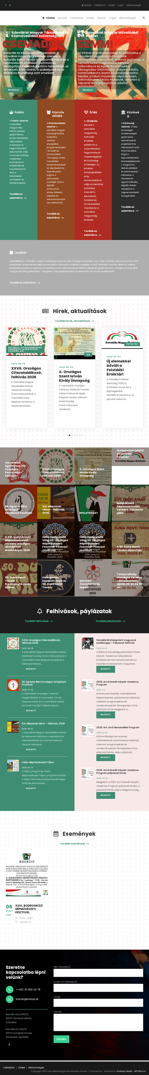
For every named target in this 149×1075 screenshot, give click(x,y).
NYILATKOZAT (89, 513)
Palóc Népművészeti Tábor (38, 762)
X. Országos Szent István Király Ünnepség (74, 376)
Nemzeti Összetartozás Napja (90, 584)
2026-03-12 (101, 648)
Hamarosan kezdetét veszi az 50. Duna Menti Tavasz (54, 582)
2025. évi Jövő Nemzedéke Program (117, 727)
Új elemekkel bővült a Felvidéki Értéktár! (119, 368)
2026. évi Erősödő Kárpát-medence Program (117, 683)
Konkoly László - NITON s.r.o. (131, 1071)
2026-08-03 (66, 367)
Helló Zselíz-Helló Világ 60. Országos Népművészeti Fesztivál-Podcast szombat (92, 543)
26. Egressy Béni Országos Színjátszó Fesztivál (44, 683)
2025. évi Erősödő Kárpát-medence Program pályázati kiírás (117, 771)
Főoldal (87, 5)
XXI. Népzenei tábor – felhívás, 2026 (53, 510)
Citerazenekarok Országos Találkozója (25, 348)
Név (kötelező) (62, 967)
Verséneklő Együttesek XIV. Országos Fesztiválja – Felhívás (15, 469)
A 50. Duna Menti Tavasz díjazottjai (129, 548)
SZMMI (111, 5)
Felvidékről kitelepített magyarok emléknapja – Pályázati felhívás (116, 641)
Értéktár (132, 344)
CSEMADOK (99, 5)
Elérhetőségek (134, 5)
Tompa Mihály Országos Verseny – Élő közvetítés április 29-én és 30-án (130, 580)
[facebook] (5, 5)
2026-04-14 (27, 767)
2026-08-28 (18, 363)
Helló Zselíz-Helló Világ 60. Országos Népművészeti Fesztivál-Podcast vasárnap (55, 543)
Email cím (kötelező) (65, 981)
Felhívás (13, 351)
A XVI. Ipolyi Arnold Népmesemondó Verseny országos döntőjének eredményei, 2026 (18, 543)
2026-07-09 (27, 689)
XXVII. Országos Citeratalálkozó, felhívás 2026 (26, 373)
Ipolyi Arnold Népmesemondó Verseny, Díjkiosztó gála (130, 508)
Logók (120, 5)
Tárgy (57, 996)
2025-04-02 (102, 778)
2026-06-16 (27, 728)
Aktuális (62, 18)
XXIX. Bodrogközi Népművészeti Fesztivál (29, 909)
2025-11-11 (100, 689)
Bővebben (13, 89)
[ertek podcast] (10, 5)
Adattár (101, 18)
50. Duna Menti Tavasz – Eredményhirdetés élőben (18, 582)
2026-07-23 (114, 356)
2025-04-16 (101, 732)
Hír (22, 351)
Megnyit (31, 669)
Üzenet (58, 1011)
